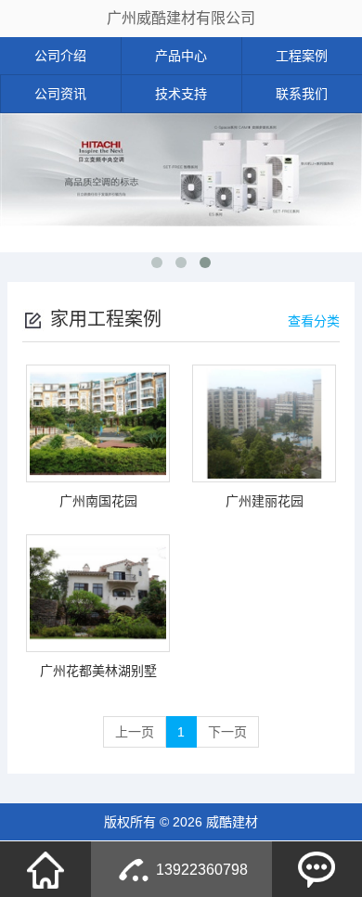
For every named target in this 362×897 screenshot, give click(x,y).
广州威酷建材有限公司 (181, 18)
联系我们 (302, 93)
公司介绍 (60, 55)
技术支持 (181, 93)
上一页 (134, 731)
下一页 (227, 731)
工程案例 (302, 55)
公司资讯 (60, 93)
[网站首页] (45, 869)
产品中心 (181, 55)
